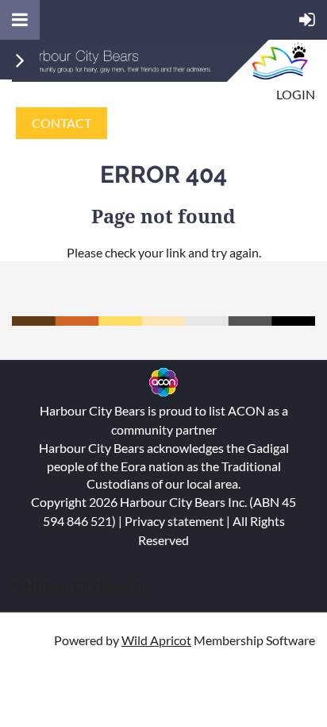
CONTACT (61, 122)
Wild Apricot (156, 640)
